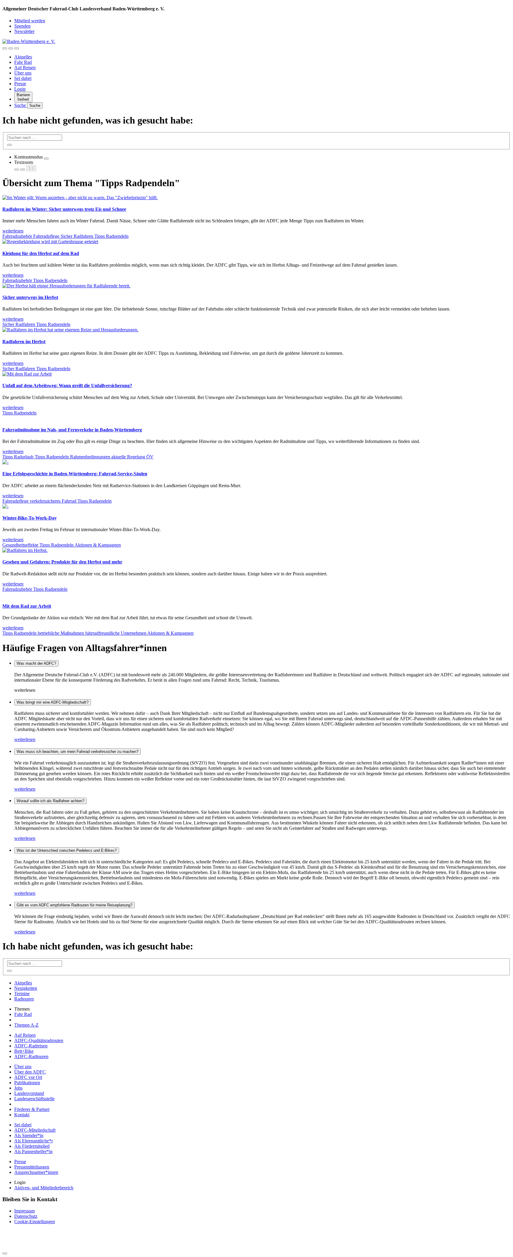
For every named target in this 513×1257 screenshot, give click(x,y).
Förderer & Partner (32, 1109)
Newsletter (24, 31)
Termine (22, 993)
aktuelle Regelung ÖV (132, 456)
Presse (20, 83)
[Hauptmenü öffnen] (16, 48)
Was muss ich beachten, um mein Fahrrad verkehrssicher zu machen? (77, 751)
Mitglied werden (29, 20)
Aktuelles (23, 56)
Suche (20, 105)
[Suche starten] (9, 145)
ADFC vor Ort (28, 1077)
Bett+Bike (24, 1051)
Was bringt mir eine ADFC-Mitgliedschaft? (52, 702)
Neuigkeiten (25, 988)
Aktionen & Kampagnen (98, 544)
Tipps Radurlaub (18, 456)
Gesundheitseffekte (20, 544)
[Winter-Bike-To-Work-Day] (5, 506)
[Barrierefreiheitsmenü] (4, 48)
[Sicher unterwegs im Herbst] (66, 285)
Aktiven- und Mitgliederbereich (43, 1187)
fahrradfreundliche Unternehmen (116, 633)
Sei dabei (22, 78)
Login (20, 88)
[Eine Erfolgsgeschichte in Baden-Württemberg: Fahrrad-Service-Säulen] (5, 462)
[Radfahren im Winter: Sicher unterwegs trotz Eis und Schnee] (80, 197)
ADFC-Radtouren (31, 1056)
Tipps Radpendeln (111, 236)
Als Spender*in (28, 1135)
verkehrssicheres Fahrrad (53, 501)
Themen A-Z (26, 1025)
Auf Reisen (25, 67)
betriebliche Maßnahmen (61, 633)
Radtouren (24, 998)
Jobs (18, 1087)
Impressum (24, 1210)
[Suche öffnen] (10, 48)
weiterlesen (24, 739)
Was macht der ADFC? (36, 663)
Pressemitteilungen (31, 1166)
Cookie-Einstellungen (34, 1221)
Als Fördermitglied (32, 1146)
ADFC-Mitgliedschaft (35, 1130)
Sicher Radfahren (77, 236)
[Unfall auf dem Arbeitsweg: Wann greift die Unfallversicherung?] (27, 373)
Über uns (22, 72)
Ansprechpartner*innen (36, 1172)
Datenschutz (25, 1216)
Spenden (22, 26)
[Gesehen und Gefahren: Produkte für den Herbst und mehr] (25, 550)
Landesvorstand (29, 1093)
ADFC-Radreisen (31, 1045)
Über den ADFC (30, 1071)
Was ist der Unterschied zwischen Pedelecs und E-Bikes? (67, 850)
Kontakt (21, 1114)
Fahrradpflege (47, 236)
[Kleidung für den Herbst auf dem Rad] (50, 241)
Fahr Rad (23, 62)
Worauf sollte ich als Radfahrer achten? (50, 801)
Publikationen (27, 1082)
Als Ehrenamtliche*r (33, 1140)
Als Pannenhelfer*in (33, 1151)
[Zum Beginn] (4, 1253)
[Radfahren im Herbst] (70, 329)
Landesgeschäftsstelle (34, 1098)
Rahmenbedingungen (90, 456)
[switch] (46, 158)
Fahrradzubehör (17, 236)
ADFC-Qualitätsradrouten (38, 1040)
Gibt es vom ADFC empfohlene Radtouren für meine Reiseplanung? (74, 905)
